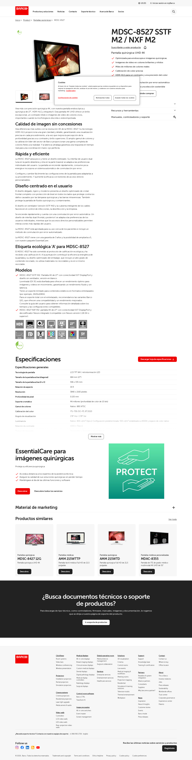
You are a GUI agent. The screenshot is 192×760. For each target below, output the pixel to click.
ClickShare (60, 656)
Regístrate (169, 748)
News (140, 698)
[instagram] (16, 747)
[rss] (32, 747)
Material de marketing (36, 507)
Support (141, 656)
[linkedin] (27, 747)
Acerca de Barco (107, 12)
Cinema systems (62, 693)
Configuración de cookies (68, 98)
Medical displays (82, 656)
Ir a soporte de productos (96, 622)
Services (100, 671)
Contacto (73, 12)
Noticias (61, 12)
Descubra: (23, 491)
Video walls (60, 713)
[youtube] (38, 747)
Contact (162, 656)
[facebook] (22, 747)
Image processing (82, 707)
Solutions (121, 656)
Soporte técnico (88, 12)
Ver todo (173, 519)
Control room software (85, 694)
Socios (121, 12)
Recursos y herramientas (124, 110)
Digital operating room (105, 656)
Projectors (60, 676)
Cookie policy (71, 91)
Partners (141, 673)
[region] (97, 90)
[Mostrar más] (96, 436)
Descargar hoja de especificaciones (156, 359)
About (161, 673)
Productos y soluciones (43, 12)
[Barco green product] (19, 32)
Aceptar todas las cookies (124, 98)
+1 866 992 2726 (79, 734)
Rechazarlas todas (103, 98)
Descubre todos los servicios (48, 491)
